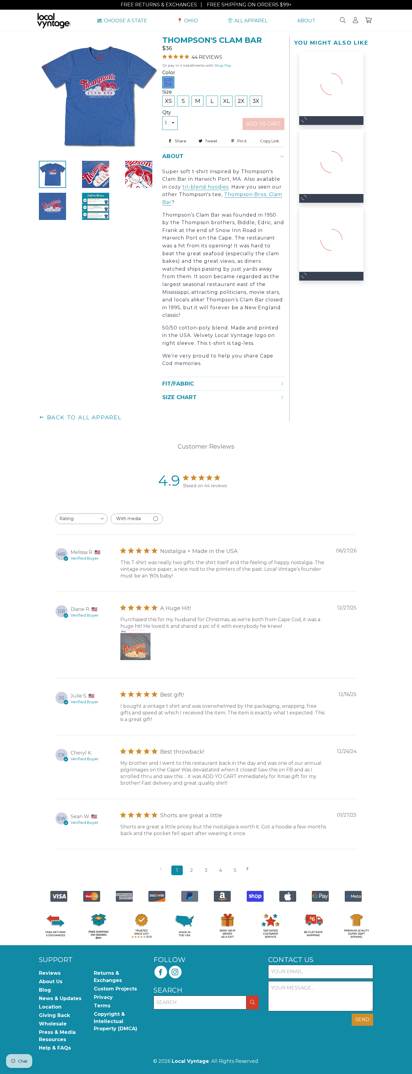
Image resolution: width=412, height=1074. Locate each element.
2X (241, 101)
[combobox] (81, 518)
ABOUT (306, 21)
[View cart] (369, 21)
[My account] (355, 21)
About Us (50, 981)
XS (168, 101)
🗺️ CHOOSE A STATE (122, 21)
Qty (166, 112)
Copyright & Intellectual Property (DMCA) (115, 1021)
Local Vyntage (190, 1061)
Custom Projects (115, 989)
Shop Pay (222, 65)
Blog (45, 990)
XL (226, 101)
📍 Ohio (187, 21)
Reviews (50, 973)
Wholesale (53, 1024)
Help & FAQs (55, 1048)
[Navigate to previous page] (162, 869)
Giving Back (54, 1015)
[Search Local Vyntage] (342, 21)
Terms (102, 1006)
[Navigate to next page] (249, 869)
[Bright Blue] (168, 82)
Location (50, 1007)
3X (255, 101)
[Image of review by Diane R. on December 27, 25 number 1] (135, 645)
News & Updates (60, 998)
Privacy (103, 997)
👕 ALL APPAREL (247, 21)
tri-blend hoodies (205, 187)
